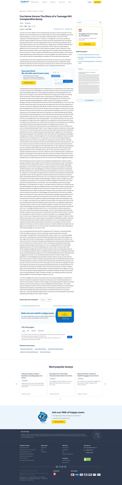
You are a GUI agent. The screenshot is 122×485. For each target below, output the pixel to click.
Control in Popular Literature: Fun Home (62, 306)
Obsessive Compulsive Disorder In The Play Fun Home (89, 58)
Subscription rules (24, 478)
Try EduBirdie (65, 314)
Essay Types (44, 447)
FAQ (63, 451)
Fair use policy (42, 477)
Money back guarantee (67, 454)
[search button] (100, 22)
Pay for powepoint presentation (27, 460)
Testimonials (65, 449)
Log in (89, 2)
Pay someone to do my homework (27, 449)
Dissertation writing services (26, 456)
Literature (35, 11)
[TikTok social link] (62, 467)
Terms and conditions (32, 477)
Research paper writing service (27, 454)
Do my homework (24, 458)
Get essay (87, 44)
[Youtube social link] (60, 467)
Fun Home (41, 11)
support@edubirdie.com (91, 447)
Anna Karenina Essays (40, 349)
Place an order (28, 83)
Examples (29, 11)
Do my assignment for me (26, 451)
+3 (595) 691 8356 (89, 452)
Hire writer (97, 2)
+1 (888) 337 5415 (89, 450)
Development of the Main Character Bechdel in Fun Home (60, 375)
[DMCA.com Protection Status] (87, 459)
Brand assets (65, 462)
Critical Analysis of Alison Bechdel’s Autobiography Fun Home (31, 376)
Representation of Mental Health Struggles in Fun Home (88, 375)
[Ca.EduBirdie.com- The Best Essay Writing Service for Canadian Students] (54, 474)
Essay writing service (24, 447)
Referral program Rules (35, 478)
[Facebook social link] (57, 467)
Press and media (66, 460)
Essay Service (23, 11)
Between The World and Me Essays (29, 352)
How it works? (65, 447)
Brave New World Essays (26, 349)
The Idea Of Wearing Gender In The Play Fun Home (90, 62)
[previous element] (16, 384)
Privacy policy (23, 477)
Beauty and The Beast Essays (55, 349)
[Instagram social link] (65, 467)
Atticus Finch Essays (45, 352)
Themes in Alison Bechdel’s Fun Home (30, 306)
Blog (42, 449)
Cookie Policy (30, 480)
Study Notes (44, 451)
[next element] (105, 384)
